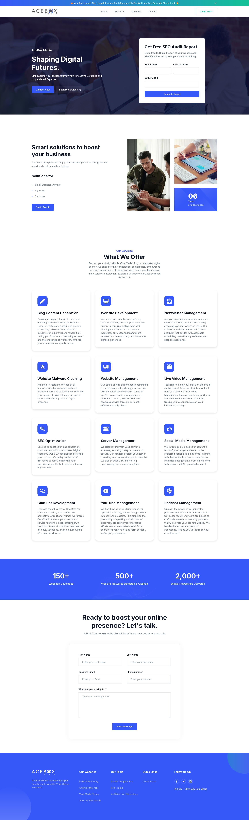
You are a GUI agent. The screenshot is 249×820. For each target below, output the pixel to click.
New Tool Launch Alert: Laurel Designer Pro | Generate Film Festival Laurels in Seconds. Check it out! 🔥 (126, 3)
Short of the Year (88, 787)
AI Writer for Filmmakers (124, 794)
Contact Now (43, 89)
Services (136, 11)
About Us (119, 11)
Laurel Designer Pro (122, 781)
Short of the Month (90, 800)
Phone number (135, 672)
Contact (152, 11)
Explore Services (68, 89)
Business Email (87, 672)
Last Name (132, 654)
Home (104, 11)
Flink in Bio (117, 787)
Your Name (151, 64)
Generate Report (172, 94)
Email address (180, 64)
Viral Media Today (89, 794)
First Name (84, 654)
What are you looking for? (93, 689)
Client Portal (206, 11)
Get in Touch (43, 207)
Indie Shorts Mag (88, 781)
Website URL (152, 78)
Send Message (124, 726)
